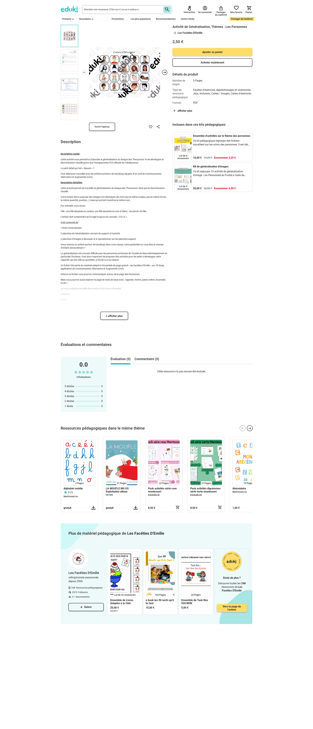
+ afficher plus (114, 316)
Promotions (118, 19)
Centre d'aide (187, 19)
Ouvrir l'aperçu (102, 126)
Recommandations (166, 19)
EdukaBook (154, 495)
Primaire (66, 19)
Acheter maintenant (212, 62)
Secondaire (85, 19)
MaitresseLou (71, 496)
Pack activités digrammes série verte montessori (205, 490)
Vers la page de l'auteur (232, 608)
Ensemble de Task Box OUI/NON (194, 602)
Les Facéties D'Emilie (190, 32)
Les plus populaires (141, 19)
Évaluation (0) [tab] (121, 359)
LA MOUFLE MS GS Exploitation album (117, 490)
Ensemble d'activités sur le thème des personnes (221, 135)
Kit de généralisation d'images (210, 166)
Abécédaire (239, 488)
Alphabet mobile (73, 488)
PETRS (109, 495)
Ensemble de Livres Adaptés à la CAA (121, 602)
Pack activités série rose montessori (162, 490)
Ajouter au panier (212, 52)
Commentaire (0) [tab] (146, 359)
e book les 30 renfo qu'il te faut (160, 602)
